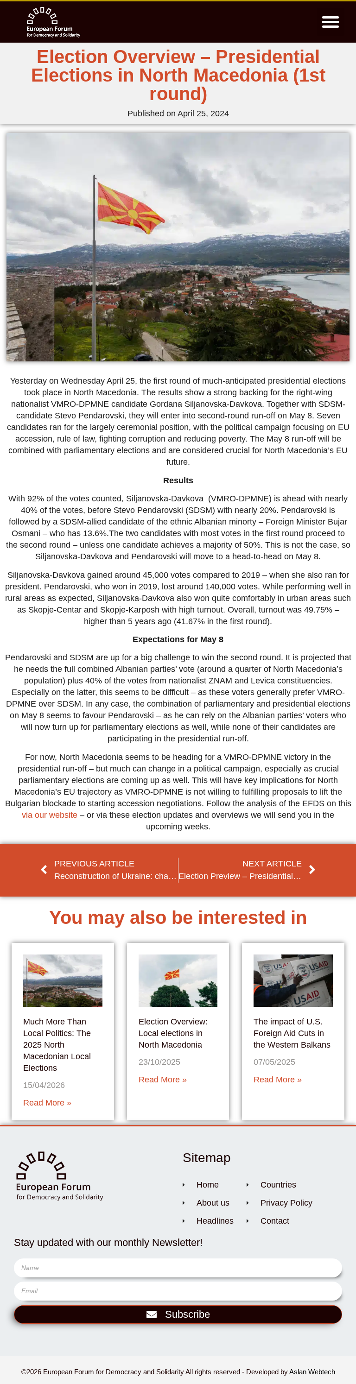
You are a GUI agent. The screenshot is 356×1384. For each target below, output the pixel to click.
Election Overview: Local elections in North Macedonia (173, 1033)
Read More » (47, 1102)
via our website (49, 815)
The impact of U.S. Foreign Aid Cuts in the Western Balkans (292, 1033)
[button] (330, 22)
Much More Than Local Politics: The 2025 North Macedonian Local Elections (57, 1045)
